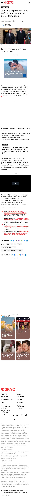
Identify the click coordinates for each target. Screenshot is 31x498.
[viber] (21, 415)
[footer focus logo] (8, 389)
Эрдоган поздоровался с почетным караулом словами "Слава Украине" (15, 213)
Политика (5, 7)
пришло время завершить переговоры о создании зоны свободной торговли (16, 226)
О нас (3, 402)
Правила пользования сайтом (6, 406)
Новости (4, 394)
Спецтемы (20, 397)
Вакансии (20, 402)
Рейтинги (4, 397)
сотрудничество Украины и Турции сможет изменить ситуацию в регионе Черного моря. (16, 233)
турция (10, 244)
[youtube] (17, 415)
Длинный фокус (6, 399)
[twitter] (8, 415)
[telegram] (13, 415)
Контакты (24, 492)
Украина (18, 244)
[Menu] (2, 2)
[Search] (29, 2)
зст (20, 250)
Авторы (19, 399)
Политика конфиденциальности (10, 492)
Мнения (19, 394)
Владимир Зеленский (8, 247)
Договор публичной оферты (21, 406)
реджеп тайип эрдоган (9, 250)
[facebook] (4, 415)
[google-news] (26, 415)
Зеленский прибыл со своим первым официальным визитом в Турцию (16, 219)
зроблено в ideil (6, 495)
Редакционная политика (6, 411)
